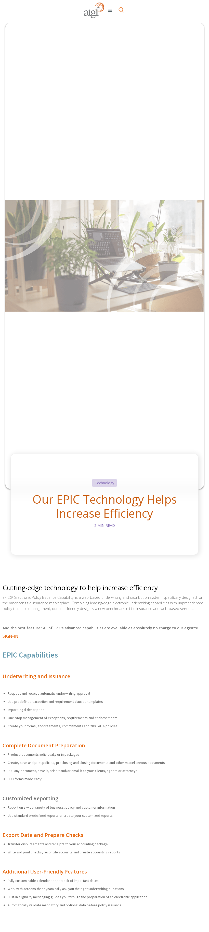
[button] (110, 10)
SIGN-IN (10, 636)
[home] (94, 10)
